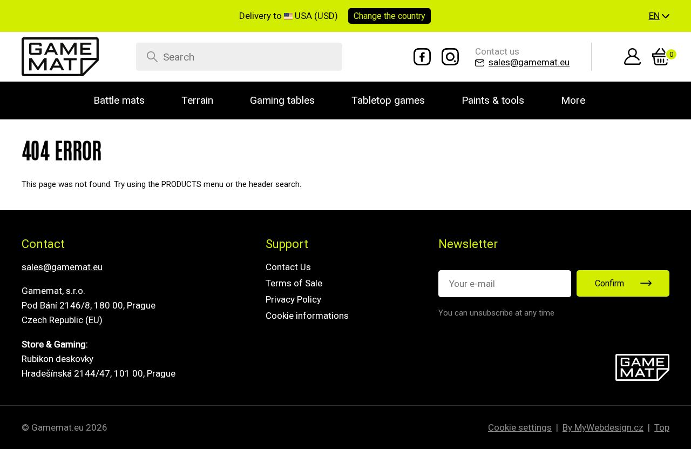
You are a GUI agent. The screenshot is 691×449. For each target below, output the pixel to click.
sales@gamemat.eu (62, 267)
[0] (660, 57)
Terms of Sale (294, 283)
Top (661, 427)
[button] (659, 16)
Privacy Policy (293, 299)
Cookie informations (307, 315)
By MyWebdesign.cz (603, 427)
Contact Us (288, 267)
